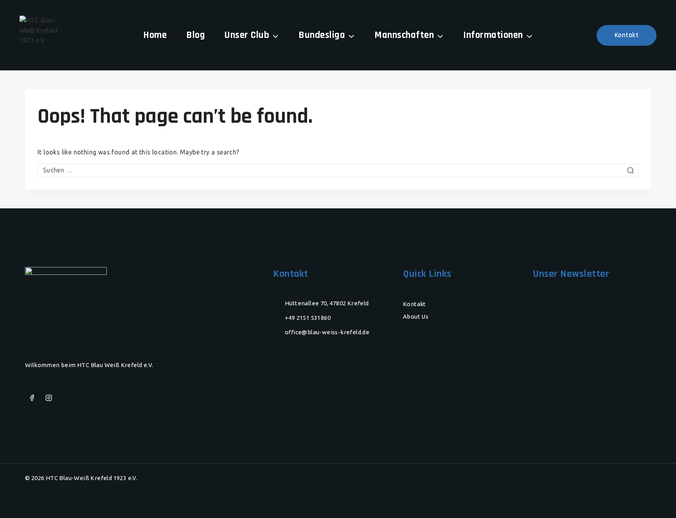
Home (155, 35)
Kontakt (627, 35)
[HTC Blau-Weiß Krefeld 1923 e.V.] (39, 35)
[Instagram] (49, 398)
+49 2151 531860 (308, 317)
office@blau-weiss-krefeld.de (327, 332)
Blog (195, 35)
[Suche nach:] (338, 170)
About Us (415, 316)
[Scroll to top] (654, 500)
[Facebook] (32, 398)
